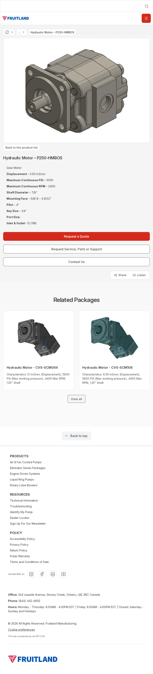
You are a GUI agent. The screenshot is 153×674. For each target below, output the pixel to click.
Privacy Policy (19, 544)
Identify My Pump (21, 512)
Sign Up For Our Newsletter (28, 523)
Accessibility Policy (22, 539)
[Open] (146, 18)
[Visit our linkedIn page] (53, 574)
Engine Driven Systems (25, 473)
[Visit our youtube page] (63, 574)
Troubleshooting (21, 506)
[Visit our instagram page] (31, 574)
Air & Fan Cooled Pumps (26, 462)
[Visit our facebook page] (42, 574)
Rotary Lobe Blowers (23, 485)
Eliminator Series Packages (27, 468)
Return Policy (18, 550)
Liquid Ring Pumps (22, 479)
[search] (146, 6)
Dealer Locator (19, 517)
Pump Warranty (20, 556)
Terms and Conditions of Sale (29, 562)
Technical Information (24, 500)
